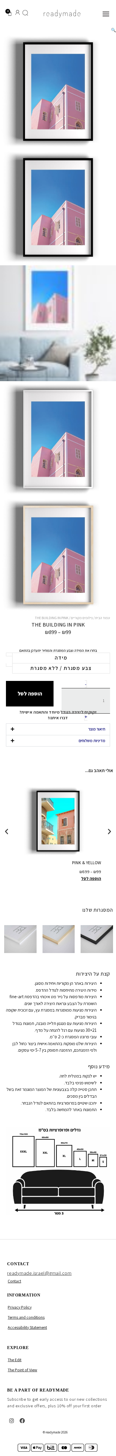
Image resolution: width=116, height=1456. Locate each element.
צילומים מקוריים (82, 618)
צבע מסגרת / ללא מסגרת (61, 668)
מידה (61, 657)
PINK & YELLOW (86, 862)
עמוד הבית (102, 618)
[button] (113, 30)
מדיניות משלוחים (92, 740)
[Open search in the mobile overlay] (25, 13)
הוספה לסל (30, 693)
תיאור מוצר (96, 729)
